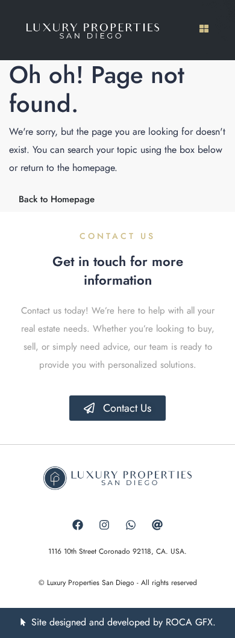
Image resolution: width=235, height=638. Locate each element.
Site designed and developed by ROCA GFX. (123, 622)
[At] (157, 525)
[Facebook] (78, 525)
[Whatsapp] (131, 525)
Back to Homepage (57, 199)
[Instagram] (104, 525)
